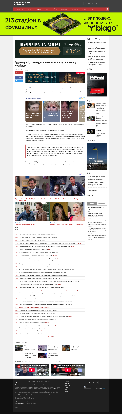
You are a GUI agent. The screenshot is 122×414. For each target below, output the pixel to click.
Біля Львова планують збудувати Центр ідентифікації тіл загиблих (97, 43)
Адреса (16, 395)
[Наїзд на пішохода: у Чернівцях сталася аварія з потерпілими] (19, 355)
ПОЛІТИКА (67, 381)
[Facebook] (85, 3)
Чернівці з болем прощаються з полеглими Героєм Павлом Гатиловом (96, 47)
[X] (92, 3)
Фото (47, 9)
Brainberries (18, 196)
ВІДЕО (66, 389)
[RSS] (96, 3)
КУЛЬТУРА (67, 385)
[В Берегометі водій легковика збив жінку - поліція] (42, 355)
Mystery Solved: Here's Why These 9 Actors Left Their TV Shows (31, 199)
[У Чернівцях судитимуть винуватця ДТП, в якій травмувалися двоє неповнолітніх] (42, 348)
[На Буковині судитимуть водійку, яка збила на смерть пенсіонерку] (66, 348)
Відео (39, 9)
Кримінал (64, 9)
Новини (30, 9)
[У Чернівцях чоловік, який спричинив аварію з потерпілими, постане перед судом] (19, 348)
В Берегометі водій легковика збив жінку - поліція (53, 355)
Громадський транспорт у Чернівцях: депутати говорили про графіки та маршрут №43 (96, 64)
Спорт (84, 9)
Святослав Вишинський (20, 406)
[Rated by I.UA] (87, 388)
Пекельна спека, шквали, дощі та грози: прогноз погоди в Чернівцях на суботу (97, 236)
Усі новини (49, 336)
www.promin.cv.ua (54, 388)
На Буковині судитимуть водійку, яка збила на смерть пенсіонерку (77, 347)
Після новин (56, 361)
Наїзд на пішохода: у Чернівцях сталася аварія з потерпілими (30, 355)
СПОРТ (66, 387)
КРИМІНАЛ (67, 383)
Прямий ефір (19, 9)
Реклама (93, 9)
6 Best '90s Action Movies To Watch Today (64, 199)
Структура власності (19, 401)
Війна (55, 9)
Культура (75, 9)
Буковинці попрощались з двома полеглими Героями (95, 189)
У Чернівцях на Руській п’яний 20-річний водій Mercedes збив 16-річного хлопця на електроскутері (97, 229)
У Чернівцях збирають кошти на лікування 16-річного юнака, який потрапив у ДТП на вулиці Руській (95, 215)
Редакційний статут (19, 403)
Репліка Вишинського (24, 361)
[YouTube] (88, 3)
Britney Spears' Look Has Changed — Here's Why (66, 224)
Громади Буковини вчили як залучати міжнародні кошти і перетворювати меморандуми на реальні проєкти (96, 57)
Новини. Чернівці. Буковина (21, 385)
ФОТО (66, 391)
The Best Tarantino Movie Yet (25, 224)
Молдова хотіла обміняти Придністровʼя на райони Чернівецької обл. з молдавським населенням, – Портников (97, 222)
